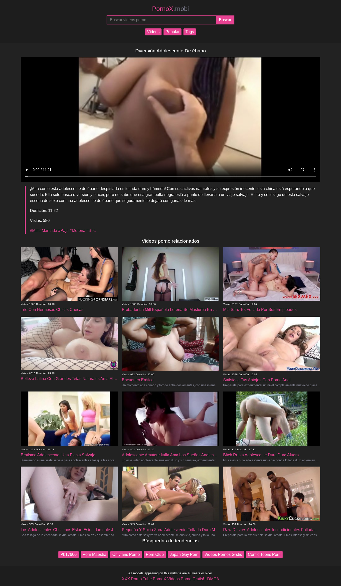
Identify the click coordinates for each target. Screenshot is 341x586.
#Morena (77, 230)
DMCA (213, 579)
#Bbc (91, 230)
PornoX (170, 8)
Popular (172, 32)
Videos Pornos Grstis (223, 554)
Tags (189, 32)
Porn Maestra (94, 554)
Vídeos (153, 32)
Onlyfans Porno (126, 554)
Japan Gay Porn (184, 554)
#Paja (63, 230)
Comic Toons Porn (264, 554)
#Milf (34, 230)
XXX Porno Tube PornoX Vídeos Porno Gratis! (163, 579)
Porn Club (155, 554)
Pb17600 (68, 554)
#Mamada (48, 230)
